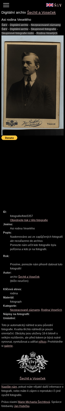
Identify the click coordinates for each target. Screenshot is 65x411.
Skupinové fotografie (43, 29)
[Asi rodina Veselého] (32, 85)
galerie (8, 345)
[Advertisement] (32, 173)
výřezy (42, 341)
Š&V (4, 24)
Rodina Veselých (46, 33)
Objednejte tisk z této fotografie (29, 220)
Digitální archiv (19, 24)
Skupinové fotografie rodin (18, 33)
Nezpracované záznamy (46, 24)
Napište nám (9, 386)
